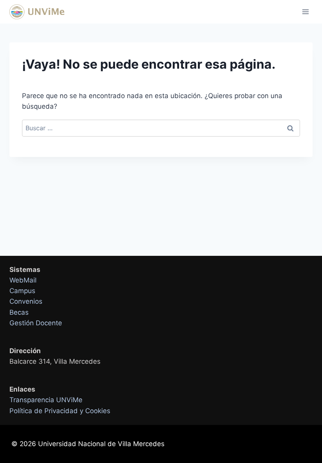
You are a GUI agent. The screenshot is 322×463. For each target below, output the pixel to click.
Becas (19, 312)
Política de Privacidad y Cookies (59, 411)
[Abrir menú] (305, 11)
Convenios (25, 301)
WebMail (23, 280)
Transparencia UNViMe (45, 400)
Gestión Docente (35, 323)
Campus (22, 291)
